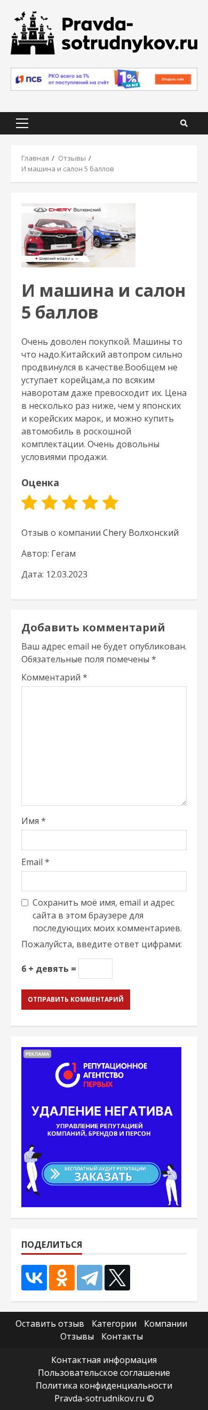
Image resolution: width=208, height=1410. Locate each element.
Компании (165, 1323)
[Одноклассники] (62, 1277)
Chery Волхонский (141, 532)
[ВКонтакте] (34, 1277)
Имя (33, 821)
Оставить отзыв (49, 1323)
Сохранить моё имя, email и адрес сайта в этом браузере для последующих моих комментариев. (107, 915)
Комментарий (54, 677)
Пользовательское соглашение (104, 1373)
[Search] (184, 123)
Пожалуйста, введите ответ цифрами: (101, 944)
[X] (117, 1277)
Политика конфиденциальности (104, 1385)
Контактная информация (104, 1360)
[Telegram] (89, 1277)
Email (35, 862)
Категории (114, 1323)
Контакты (122, 1336)
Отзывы (77, 1336)
